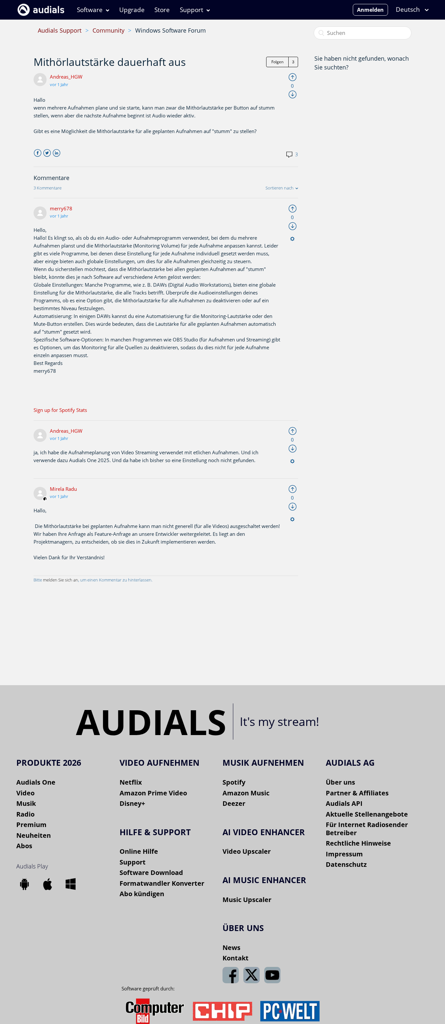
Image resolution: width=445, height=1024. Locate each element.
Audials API (344, 803)
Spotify (234, 782)
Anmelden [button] (370, 9)
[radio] (292, 76)
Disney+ (132, 803)
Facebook (38, 153)
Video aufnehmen (159, 762)
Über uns (340, 782)
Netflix (131, 782)
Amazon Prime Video (153, 793)
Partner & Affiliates (357, 793)
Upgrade (132, 10)
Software (90, 10)
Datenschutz (346, 864)
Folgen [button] (277, 62)
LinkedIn (56, 153)
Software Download (151, 872)
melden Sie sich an (60, 580)
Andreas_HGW (66, 76)
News (231, 947)
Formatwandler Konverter (162, 883)
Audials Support (59, 30)
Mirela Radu (63, 489)
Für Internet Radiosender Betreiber (367, 828)
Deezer (234, 803)
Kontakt (236, 958)
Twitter (47, 153)
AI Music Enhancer (264, 879)
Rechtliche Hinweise (358, 843)
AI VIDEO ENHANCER (264, 831)
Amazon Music (246, 793)
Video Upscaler (247, 851)
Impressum (344, 854)
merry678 (61, 208)
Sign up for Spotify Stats (60, 410)
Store (162, 10)
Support (191, 10)
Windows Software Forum (170, 30)
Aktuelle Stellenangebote (367, 814)
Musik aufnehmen (263, 762)
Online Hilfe (139, 851)
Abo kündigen (142, 893)
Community (108, 30)
